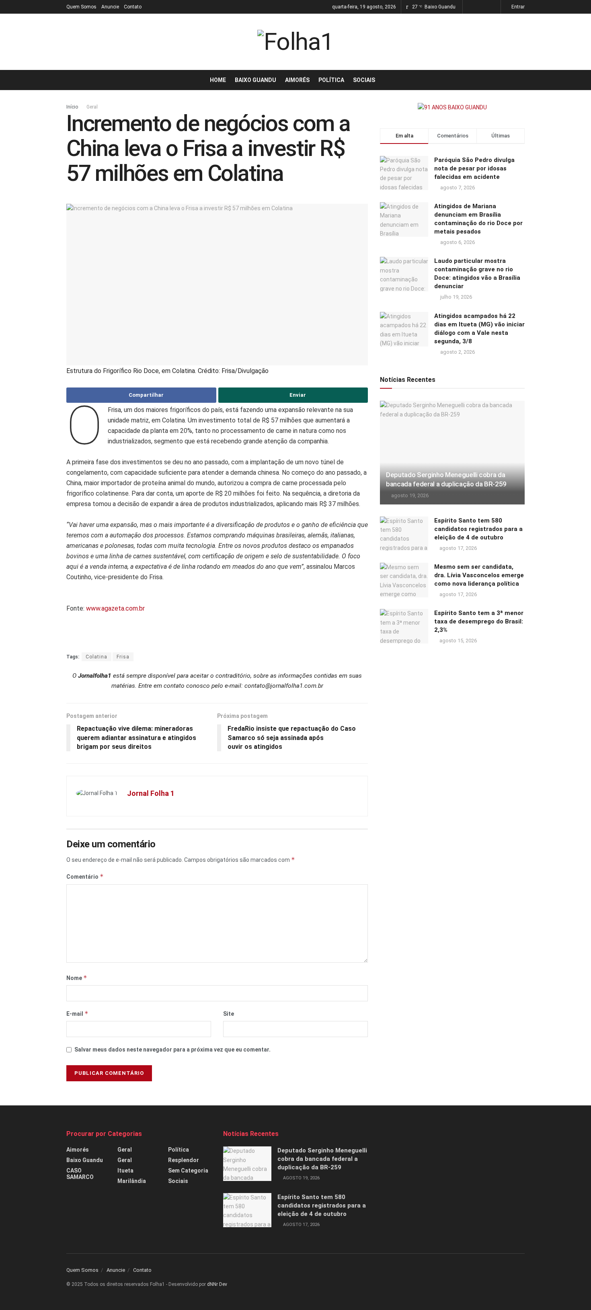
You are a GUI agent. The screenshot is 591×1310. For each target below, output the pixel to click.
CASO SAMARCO (80, 1173)
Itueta (125, 1170)
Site (228, 1014)
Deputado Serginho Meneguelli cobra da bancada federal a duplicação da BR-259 (322, 1159)
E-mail (77, 1013)
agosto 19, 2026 (409, 495)
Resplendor (183, 1160)
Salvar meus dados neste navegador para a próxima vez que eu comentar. (172, 1049)
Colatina (96, 657)
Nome (76, 978)
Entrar (517, 7)
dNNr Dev (217, 1284)
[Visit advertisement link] (452, 107)
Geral (92, 107)
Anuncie (110, 7)
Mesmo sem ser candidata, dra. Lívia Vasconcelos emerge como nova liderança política (479, 575)
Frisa (123, 657)
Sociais (364, 80)
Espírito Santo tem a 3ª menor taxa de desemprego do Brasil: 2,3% (478, 621)
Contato (133, 7)
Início (72, 107)
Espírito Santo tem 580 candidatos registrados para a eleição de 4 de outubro (478, 529)
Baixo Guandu (255, 80)
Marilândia (131, 1181)
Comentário (85, 876)
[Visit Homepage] (295, 42)
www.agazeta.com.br (115, 608)
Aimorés (297, 80)
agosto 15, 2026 (457, 641)
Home (218, 80)
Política (331, 80)
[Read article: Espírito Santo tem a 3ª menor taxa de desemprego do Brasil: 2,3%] (404, 626)
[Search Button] (522, 80)
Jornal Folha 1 (150, 793)
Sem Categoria (188, 1170)
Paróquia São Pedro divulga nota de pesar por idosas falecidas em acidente (474, 168)
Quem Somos (81, 7)
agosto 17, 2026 (457, 548)
